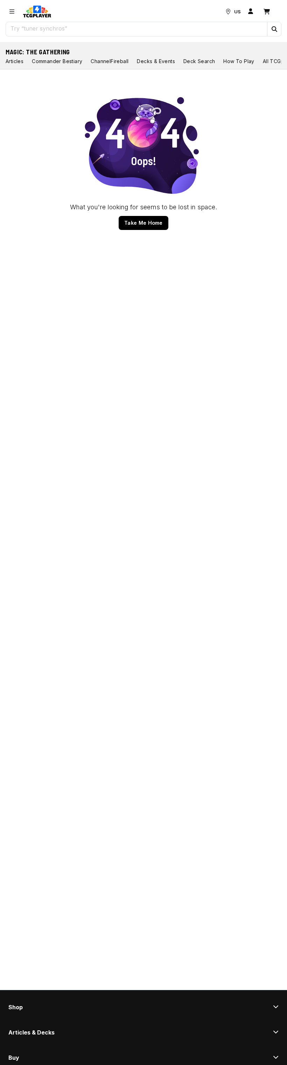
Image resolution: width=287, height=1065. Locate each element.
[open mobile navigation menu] (12, 11)
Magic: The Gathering (38, 52)
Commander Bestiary (57, 61)
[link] (37, 12)
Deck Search (199, 61)
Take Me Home (143, 223)
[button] (274, 29)
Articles (14, 61)
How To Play (238, 61)
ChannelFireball (109, 61)
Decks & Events (156, 61)
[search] (136, 28)
